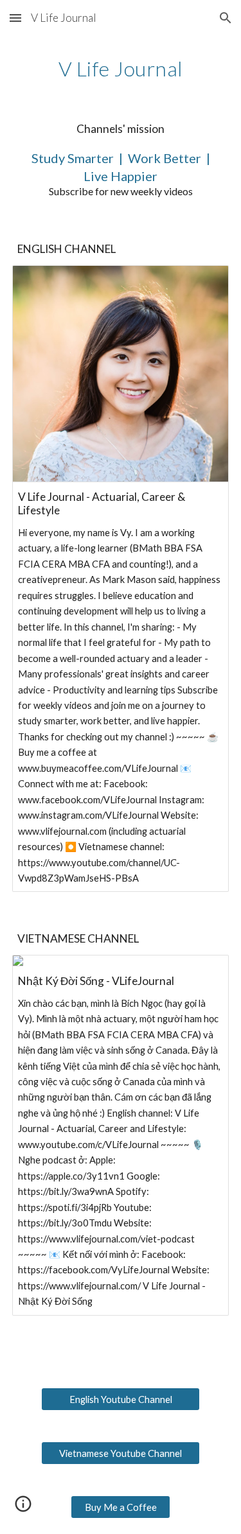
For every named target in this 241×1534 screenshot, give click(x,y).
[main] (120, 68)
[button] (15, 17)
